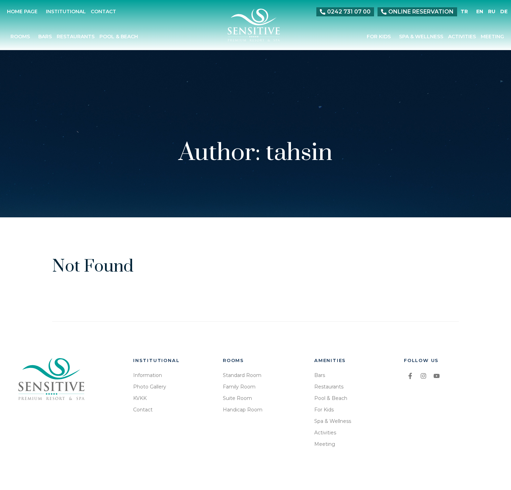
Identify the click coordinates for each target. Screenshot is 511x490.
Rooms (20, 37)
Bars (45, 37)
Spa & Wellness (421, 37)
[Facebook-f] (410, 376)
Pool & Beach (118, 37)
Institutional (66, 12)
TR (464, 12)
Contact (103, 12)
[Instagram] (423, 376)
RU (491, 12)
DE (504, 12)
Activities (462, 37)
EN (479, 12)
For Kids (379, 37)
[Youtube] (436, 376)
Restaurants (76, 37)
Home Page (22, 12)
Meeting (492, 37)
